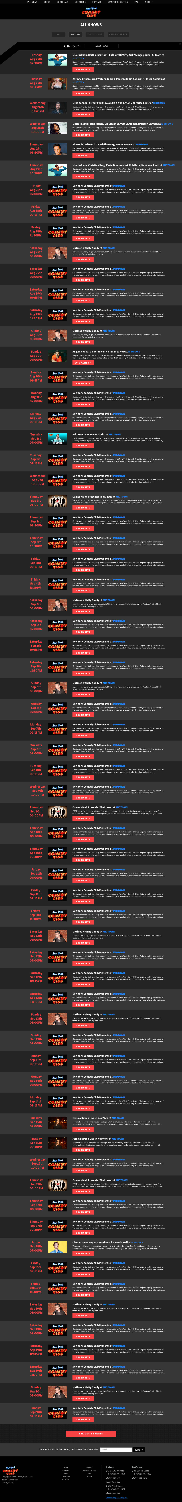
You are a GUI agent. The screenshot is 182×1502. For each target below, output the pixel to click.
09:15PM (36, 215)
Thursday (36, 144)
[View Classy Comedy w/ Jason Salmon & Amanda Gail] (57, 1247)
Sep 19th (36, 1308)
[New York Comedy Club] (91, 12)
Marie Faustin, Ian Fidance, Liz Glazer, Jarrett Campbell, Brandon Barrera (116, 123)
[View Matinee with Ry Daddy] (57, 253)
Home (66, 1467)
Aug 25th (36, 59)
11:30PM (36, 235)
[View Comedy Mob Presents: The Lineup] (57, 501)
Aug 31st (36, 397)
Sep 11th (36, 873)
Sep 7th (36, 708)
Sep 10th (36, 811)
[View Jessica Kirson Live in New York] (57, 1123)
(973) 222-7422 (114, 1493)
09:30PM (36, 1147)
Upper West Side (118, 34)
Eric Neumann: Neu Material (90, 434)
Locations (80, 2)
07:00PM (36, 194)
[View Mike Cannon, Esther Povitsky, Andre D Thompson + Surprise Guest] (57, 107)
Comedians (62, 2)
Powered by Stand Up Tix (117, 1498)
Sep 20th (36, 1391)
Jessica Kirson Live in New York (92, 1118)
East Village (95, 34)
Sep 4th (36, 563)
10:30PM (36, 173)
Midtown (75, 34)
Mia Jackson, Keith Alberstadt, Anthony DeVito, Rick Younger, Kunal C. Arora (118, 55)
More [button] (148, 2)
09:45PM (36, 87)
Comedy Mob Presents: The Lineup (94, 496)
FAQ (137, 2)
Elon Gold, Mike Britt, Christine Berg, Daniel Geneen (104, 144)
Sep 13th (36, 1018)
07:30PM (36, 63)
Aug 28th (36, 190)
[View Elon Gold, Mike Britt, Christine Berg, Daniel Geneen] (57, 149)
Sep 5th (36, 604)
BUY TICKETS (83, 69)
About (47, 2)
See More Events (91, 1433)
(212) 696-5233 (114, 1478)
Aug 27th (36, 148)
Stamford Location (118, 2)
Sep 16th (37, 1163)
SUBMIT (139, 1450)
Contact (96, 2)
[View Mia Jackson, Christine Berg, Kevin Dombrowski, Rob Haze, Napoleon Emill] (57, 170)
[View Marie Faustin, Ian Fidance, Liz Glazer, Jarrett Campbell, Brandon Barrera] (57, 128)
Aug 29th (36, 252)
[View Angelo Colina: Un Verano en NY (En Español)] (57, 356)
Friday (36, 186)
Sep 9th (37, 790)
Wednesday (38, 103)
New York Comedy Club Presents (92, 186)
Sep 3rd (36, 500)
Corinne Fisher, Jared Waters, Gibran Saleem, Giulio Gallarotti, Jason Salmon (118, 79)
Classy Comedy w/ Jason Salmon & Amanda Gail (101, 1242)
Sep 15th (36, 1122)
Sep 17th (36, 1184)
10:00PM (37, 132)
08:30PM (36, 152)
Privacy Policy (7, 1483)
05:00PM (36, 256)
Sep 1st (36, 438)
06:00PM (36, 505)
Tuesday (36, 55)
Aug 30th (36, 335)
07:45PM (37, 111)
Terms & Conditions (10, 1480)
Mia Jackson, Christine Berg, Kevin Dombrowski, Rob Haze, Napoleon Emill (117, 165)
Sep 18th (36, 1246)
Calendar (32, 2)
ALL (59, 34)
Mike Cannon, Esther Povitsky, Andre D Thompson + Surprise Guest (112, 103)
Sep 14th (36, 1081)
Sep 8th (36, 749)
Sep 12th (36, 936)
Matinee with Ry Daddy (87, 248)
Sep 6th (36, 687)
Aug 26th (37, 107)
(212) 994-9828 (140, 1478)
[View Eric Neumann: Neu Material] (57, 439)
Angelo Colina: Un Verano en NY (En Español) (100, 351)
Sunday (36, 331)
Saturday (36, 248)
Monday (36, 393)
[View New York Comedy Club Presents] (57, 190)
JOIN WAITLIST (83, 363)
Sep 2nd (37, 480)
